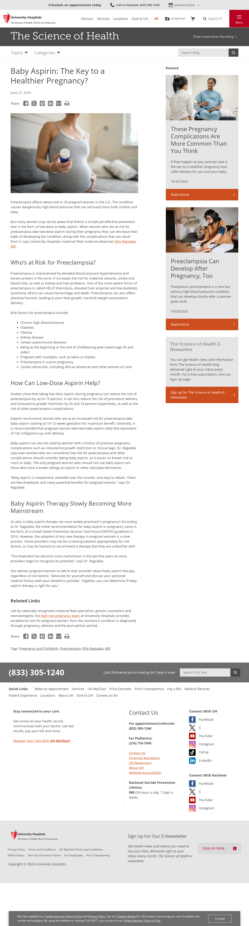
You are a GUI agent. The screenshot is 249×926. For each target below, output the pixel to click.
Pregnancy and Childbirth (39, 648)
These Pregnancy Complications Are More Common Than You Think (199, 140)
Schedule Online (184, 5)
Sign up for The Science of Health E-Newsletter (198, 394)
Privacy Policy (96, 916)
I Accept (220, 918)
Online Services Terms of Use (63, 916)
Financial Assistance (144, 758)
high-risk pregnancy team (60, 616)
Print (67, 103)
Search (233, 52)
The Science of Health (65, 36)
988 (131, 792)
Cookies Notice (126, 916)
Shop (192, 18)
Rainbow (156, 18)
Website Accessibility (145, 772)
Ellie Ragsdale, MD (96, 648)
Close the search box (227, 18)
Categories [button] (44, 53)
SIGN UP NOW (214, 848)
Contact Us (137, 753)
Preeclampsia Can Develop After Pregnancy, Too (195, 268)
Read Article (180, 194)
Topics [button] (17, 53)
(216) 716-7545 (140, 743)
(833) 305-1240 (36, 672)
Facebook (26, 103)
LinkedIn (50, 103)
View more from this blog (213, 37)
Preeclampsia (70, 648)
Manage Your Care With (41, 741)
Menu (239, 22)
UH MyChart (177, 18)
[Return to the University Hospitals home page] (29, 18)
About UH (136, 768)
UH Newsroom (140, 763)
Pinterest (42, 103)
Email (58, 103)
